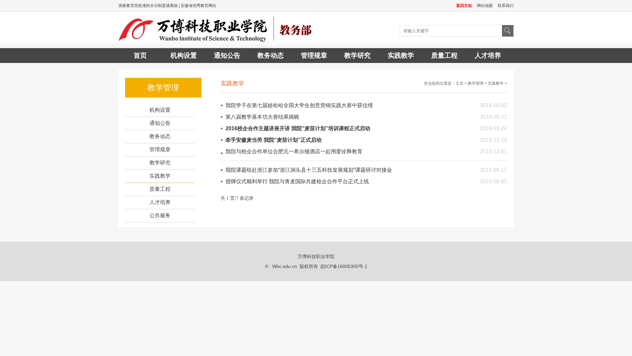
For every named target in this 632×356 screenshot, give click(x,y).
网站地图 (485, 5)
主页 (459, 83)
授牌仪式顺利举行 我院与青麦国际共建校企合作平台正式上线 (297, 181)
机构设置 (184, 55)
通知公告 (227, 55)
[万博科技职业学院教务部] (217, 30)
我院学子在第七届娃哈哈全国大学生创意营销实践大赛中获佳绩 (299, 105)
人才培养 (488, 55)
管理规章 (314, 55)
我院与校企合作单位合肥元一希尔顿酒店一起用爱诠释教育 (293, 151)
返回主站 (464, 5)
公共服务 (160, 215)
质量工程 (444, 55)
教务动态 (270, 55)
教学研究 (357, 55)
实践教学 (401, 55)
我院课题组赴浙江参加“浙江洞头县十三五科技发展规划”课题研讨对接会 (308, 170)
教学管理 (476, 83)
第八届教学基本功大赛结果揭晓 (262, 117)
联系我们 (506, 5)
